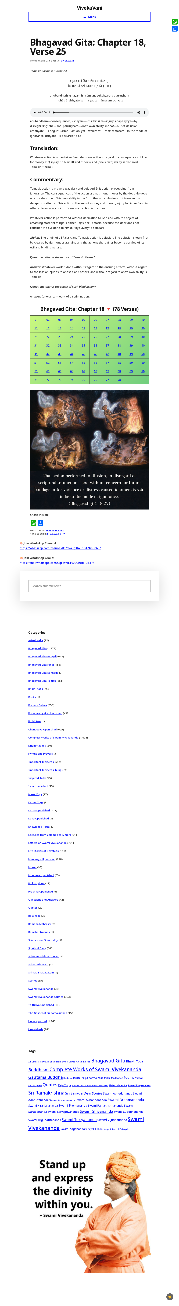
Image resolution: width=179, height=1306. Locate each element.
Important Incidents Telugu (45, 770)
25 (83, 337)
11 (36, 328)
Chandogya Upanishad (42, 729)
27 (107, 337)
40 (143, 345)
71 (36, 380)
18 (119, 328)
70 (143, 371)
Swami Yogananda (72, 1129)
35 (83, 345)
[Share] (174, 28)
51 (36, 363)
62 (47, 371)
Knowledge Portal (39, 826)
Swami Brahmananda (126, 1099)
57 (107, 363)
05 (83, 320)
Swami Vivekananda (40, 988)
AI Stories (71, 1062)
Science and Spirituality (43, 940)
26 (95, 337)
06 (95, 320)
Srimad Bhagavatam (41, 972)
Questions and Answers (43, 899)
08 (119, 320)
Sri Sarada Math (38, 964)
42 (47, 354)
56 (95, 363)
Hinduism (68, 1078)
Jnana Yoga (35, 794)
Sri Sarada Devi (78, 1093)
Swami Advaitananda (62, 1100)
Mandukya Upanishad (41, 859)
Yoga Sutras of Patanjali (116, 1129)
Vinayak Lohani (94, 1129)
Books (32, 697)
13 (59, 328)
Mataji (107, 1077)
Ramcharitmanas (39, 932)
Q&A (39, 1085)
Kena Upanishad (38, 818)
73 (59, 380)
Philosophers (36, 883)
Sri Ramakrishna (46, 1092)
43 (59, 354)
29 (131, 337)
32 (47, 345)
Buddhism (34, 721)
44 (71, 354)
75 (83, 380)
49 (131, 354)
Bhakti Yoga (35, 688)
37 (107, 345)
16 (95, 328)
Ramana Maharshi (39, 924)
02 (47, 320)
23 (59, 337)
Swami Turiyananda (79, 1119)
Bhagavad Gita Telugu (42, 680)
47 (107, 354)
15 (83, 328)
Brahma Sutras (37, 705)
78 (119, 380)
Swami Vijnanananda (112, 1120)
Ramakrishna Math (81, 1085)
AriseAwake (35, 640)
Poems (129, 1077)
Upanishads (35, 1029)
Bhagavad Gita (55, 530)
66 (95, 371)
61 (36, 371)
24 (71, 337)
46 (95, 354)
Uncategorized (37, 1021)
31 (36, 345)
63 (59, 371)
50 (143, 354)
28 (119, 337)
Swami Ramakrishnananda (105, 1105)
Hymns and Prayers (40, 753)
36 (95, 345)
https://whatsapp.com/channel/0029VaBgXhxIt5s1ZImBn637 (60, 548)
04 (71, 320)
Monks (32, 867)
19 (131, 328)
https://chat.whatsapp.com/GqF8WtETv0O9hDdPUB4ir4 (57, 563)
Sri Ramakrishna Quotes (43, 956)
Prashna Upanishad (40, 891)
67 (107, 371)
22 (47, 337)
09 (131, 320)
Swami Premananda (73, 1105)
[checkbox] (169, 1296)
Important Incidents (41, 762)
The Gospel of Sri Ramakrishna (47, 1013)
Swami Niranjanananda (43, 1105)
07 (107, 320)
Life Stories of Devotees (43, 851)
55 (83, 363)
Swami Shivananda (96, 1111)
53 (59, 363)
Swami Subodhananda (129, 1112)
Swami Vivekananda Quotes (45, 997)
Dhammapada (37, 745)
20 (143, 328)
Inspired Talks (37, 778)
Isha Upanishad (38, 786)
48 (119, 354)
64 (71, 371)
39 (131, 345)
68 (119, 371)
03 (59, 320)
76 (95, 380)
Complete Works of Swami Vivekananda (53, 737)
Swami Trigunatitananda (44, 1120)
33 (59, 345)
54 (71, 363)
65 (83, 371)
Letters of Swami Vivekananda (47, 843)
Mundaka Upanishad (41, 875)
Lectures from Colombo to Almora (49, 834)
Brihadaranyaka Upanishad (45, 713)
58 (119, 363)
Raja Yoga (34, 915)
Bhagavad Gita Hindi (41, 664)
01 (36, 320)
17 (107, 328)
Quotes (33, 907)
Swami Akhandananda (91, 1100)
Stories (32, 980)
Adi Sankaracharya (37, 1062)
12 (47, 328)
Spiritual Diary (37, 948)
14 (71, 328)
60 (143, 363)
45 (83, 354)
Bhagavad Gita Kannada (43, 672)
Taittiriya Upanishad (41, 1005)
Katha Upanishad (39, 810)
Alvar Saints (83, 1061)
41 (36, 354)
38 (119, 345)
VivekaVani (89, 7)
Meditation (117, 1077)
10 (143, 320)
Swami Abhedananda (117, 1093)
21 (36, 337)
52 (47, 363)
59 (131, 363)
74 (71, 380)
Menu (92, 17)
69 (131, 371)
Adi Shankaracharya (56, 1061)
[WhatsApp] (174, 21)
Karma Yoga (35, 802)
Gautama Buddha (45, 1077)
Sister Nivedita (118, 1085)
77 (107, 380)
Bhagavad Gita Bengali (42, 656)
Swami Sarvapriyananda (63, 1112)
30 (143, 337)
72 (47, 380)
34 (71, 345)
